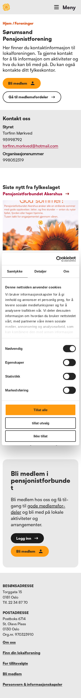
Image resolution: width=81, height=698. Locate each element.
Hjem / (8, 23)
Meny (69, 7)
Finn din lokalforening (21, 653)
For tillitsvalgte (15, 663)
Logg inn (23, 538)
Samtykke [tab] (14, 271)
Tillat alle (40, 410)
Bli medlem (17, 83)
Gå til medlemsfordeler (28, 97)
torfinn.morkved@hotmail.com (30, 145)
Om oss (9, 642)
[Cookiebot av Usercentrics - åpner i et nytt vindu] (57, 259)
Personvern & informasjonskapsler (32, 684)
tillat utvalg (40, 423)
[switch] (69, 362)
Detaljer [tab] (40, 271)
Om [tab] (66, 271)
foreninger (24, 23)
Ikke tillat (40, 436)
